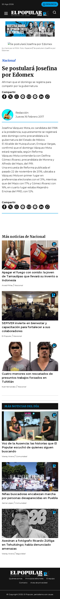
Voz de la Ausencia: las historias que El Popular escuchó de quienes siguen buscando (29, 447)
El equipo (50, 578)
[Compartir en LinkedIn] (41, 96)
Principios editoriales (34, 578)
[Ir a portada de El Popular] (30, 13)
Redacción (22, 112)
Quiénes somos (15, 578)
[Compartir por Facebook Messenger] (35, 96)
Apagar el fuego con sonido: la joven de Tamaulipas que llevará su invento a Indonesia (30, 276)
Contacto (23, 582)
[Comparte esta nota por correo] (28, 96)
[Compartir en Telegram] (22, 96)
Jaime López (7, 503)
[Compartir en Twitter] (10, 96)
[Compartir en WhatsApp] (16, 96)
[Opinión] (30, 28)
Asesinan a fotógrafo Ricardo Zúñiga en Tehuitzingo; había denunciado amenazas (28, 544)
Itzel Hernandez (9, 387)
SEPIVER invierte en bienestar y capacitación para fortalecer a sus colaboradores (26, 327)
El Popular (6, 336)
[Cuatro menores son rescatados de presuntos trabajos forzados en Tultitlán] (30, 356)
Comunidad (21, 456)
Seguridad (20, 554)
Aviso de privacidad (38, 582)
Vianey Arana (8, 456)
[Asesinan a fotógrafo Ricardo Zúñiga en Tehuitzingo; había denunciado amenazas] (30, 523)
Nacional (8, 60)
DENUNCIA (50, 4)
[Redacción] (7, 114)
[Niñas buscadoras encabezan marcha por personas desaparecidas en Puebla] (30, 476)
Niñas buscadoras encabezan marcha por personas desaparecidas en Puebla (30, 496)
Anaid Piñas (7, 285)
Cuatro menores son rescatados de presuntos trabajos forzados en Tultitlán (27, 377)
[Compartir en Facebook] (4, 96)
